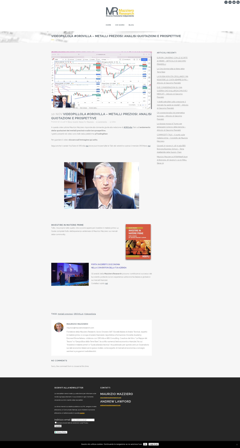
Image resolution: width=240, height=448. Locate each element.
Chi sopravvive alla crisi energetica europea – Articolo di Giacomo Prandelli (171, 116)
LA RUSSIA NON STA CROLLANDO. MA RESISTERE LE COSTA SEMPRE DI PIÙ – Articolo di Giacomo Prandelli (172, 79)
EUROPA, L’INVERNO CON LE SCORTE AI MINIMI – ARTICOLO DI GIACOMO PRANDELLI (172, 61)
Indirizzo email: (62, 419)
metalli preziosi (65, 314)
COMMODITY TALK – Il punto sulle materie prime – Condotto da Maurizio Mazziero (172, 138)
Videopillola (90, 314)
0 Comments (101, 122)
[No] (237, 444)
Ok (145, 444)
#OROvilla (128, 127)
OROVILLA (78, 314)
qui (87, 146)
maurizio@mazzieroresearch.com (110, 398)
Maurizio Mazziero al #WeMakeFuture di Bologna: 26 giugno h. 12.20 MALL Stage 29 (172, 160)
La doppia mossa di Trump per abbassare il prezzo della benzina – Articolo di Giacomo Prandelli (171, 127)
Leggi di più (154, 444)
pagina (82, 413)
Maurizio (90, 122)
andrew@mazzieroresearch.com (110, 405)
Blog (70, 122)
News (81, 122)
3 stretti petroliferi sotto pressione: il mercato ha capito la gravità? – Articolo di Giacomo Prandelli (172, 105)
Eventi (75, 122)
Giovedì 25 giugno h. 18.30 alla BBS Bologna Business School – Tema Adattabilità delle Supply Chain (171, 149)
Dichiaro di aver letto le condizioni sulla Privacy (72, 423)
